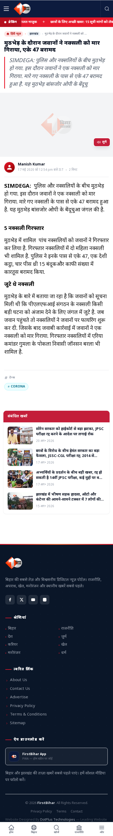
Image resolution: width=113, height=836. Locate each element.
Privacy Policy (22, 706)
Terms (61, 811)
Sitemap (17, 723)
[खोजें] (106, 8)
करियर (13, 644)
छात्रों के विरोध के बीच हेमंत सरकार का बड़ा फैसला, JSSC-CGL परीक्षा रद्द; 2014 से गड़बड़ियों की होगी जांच (67, 456)
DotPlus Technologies (57, 819)
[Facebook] (10, 599)
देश (10, 636)
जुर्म (63, 636)
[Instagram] (44, 599)
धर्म (63, 652)
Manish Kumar (31, 164)
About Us (18, 680)
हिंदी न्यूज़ (16, 34)
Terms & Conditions (28, 714)
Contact (77, 811)
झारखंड (33, 34)
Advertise (19, 697)
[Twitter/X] (21, 599)
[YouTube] (33, 599)
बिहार (12, 628)
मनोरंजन (14, 652)
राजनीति (67, 628)
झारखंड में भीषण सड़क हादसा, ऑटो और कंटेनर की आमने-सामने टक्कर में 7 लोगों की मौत (68, 499)
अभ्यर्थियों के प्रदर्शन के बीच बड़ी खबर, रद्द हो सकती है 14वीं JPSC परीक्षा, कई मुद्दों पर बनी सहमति (69, 478)
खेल (64, 644)
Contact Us (20, 688)
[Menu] (6, 8)
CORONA (16, 387)
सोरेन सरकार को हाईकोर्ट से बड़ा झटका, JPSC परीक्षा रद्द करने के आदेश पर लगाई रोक (70, 432)
